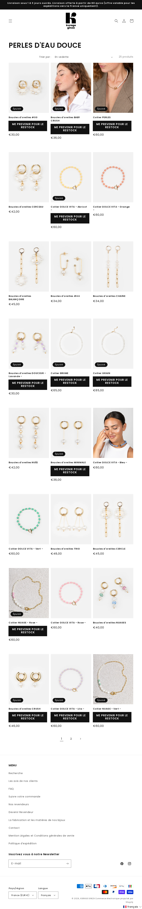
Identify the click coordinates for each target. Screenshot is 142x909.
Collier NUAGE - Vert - (107, 708)
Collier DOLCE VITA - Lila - (67, 708)
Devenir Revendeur (21, 812)
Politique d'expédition (23, 843)
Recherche (16, 773)
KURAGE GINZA (87, 898)
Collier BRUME (59, 373)
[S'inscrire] (67, 863)
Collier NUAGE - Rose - (23, 622)
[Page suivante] (80, 739)
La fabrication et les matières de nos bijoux (37, 820)
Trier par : (45, 57)
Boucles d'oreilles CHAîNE (109, 296)
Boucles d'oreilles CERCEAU (26, 206)
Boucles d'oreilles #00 (23, 117)
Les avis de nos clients (23, 781)
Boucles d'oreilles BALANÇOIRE (20, 298)
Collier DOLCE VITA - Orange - (111, 208)
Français (46, 895)
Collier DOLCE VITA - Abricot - (69, 208)
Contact (14, 828)
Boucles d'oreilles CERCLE (109, 548)
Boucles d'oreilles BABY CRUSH (65, 119)
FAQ (11, 789)
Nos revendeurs (19, 804)
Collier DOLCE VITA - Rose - (68, 622)
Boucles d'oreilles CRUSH (25, 708)
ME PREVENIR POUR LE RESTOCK (28, 125)
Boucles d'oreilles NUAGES (109, 622)
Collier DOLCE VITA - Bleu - (110, 462)
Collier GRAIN (101, 373)
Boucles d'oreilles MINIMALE (68, 462)
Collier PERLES (102, 117)
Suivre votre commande (25, 796)
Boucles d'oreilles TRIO (65, 548)
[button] (10, 21)
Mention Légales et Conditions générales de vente (41, 835)
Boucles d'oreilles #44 (65, 296)
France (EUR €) (20, 895)
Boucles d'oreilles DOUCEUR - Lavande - (27, 375)
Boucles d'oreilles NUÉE (23, 462)
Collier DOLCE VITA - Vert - (26, 548)
